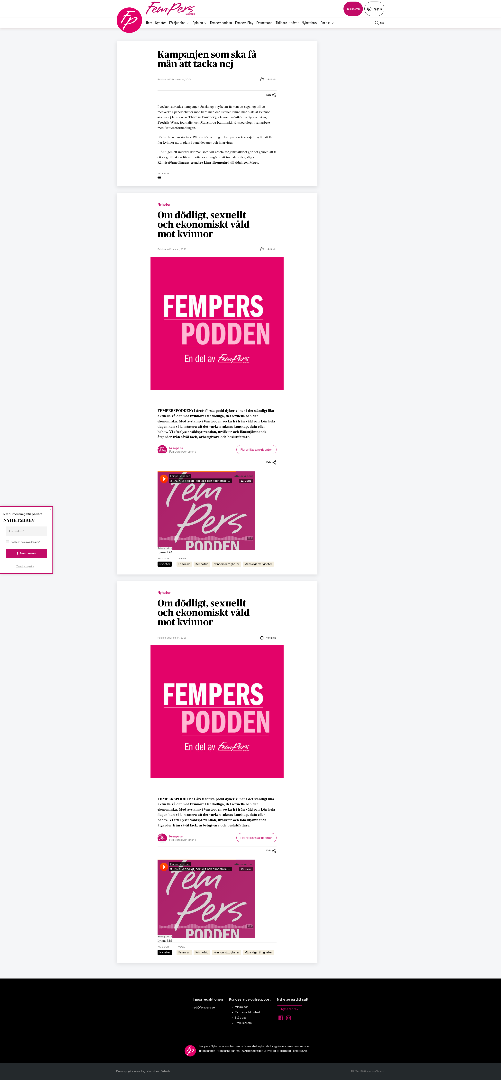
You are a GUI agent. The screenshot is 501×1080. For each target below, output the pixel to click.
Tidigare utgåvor (287, 22)
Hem (149, 22)
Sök (382, 23)
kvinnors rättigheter (226, 564)
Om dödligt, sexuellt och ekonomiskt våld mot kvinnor (204, 225)
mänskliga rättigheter (258, 564)
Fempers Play (244, 22)
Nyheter (160, 22)
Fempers (176, 448)
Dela (268, 94)
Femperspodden (221, 22)
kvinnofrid (202, 564)
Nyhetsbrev (309, 22)
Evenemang (264, 22)
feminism (184, 564)
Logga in (377, 9)
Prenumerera (353, 9)
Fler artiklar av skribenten (256, 449)
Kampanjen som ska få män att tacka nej (207, 59)
